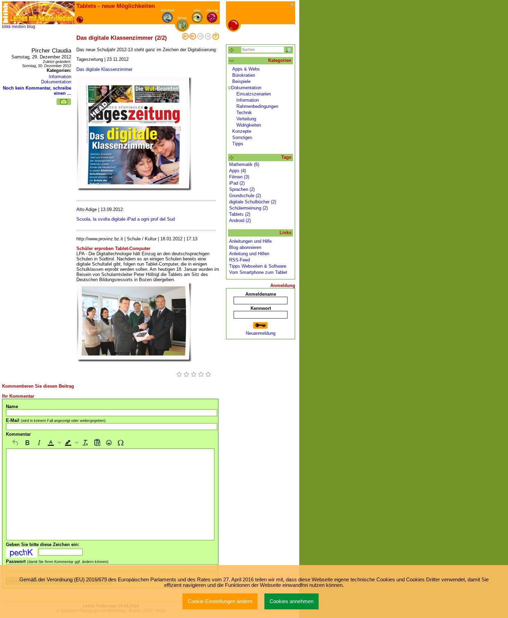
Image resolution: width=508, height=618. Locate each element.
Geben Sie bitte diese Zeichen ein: (42, 544)
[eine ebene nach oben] (215, 38)
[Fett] (27, 442)
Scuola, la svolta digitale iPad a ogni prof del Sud (125, 219)
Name (12, 406)
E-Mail (56, 420)
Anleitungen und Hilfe (250, 241)
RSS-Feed (239, 259)
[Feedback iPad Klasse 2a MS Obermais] (185, 38)
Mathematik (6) (244, 164)
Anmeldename (260, 294)
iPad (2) (237, 183)
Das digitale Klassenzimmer (104, 69)
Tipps (237, 143)
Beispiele (241, 81)
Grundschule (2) (245, 195)
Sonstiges (242, 137)
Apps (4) (237, 170)
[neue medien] (42, 12)
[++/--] (231, 61)
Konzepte (241, 131)
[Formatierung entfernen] (85, 442)
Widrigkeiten (248, 125)
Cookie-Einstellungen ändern (220, 601)
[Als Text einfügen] (97, 442)
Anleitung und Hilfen (249, 253)
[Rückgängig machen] (15, 442)
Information (60, 76)
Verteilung (246, 118)
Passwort (57, 561)
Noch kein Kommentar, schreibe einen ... (37, 90)
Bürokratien (243, 75)
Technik (244, 112)
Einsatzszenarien (253, 93)
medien (19, 26)
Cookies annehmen (291, 601)
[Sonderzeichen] (120, 442)
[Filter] (231, 50)
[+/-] (229, 88)
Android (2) (240, 220)
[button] (53, 442)
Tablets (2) (239, 214)
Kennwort (261, 308)
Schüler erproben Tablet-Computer (113, 248)
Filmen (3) (239, 176)
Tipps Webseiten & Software (257, 266)
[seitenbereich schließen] (292, 5)
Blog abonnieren (245, 247)
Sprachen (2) (242, 189)
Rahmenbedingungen (257, 106)
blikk (6, 26)
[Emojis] (109, 442)
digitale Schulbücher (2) (252, 201)
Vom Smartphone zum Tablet (258, 272)
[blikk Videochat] (5, 12)
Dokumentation (56, 81)
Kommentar (18, 434)
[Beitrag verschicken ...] (63, 101)
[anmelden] (260, 325)
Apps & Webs (246, 69)
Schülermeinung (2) (248, 208)
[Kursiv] (39, 442)
